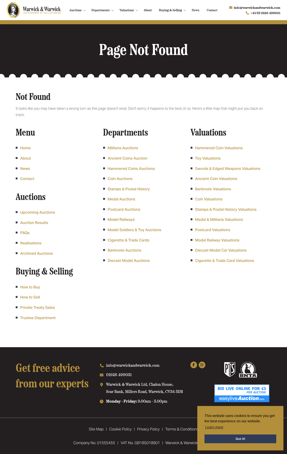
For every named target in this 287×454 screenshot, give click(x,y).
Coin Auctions (120, 178)
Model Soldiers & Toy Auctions (134, 229)
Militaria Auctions (123, 147)
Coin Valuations (208, 199)
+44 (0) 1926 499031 (265, 13)
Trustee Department (38, 317)
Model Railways (121, 219)
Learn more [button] (214, 427)
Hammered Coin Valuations (219, 147)
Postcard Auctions (124, 209)
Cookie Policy (120, 429)
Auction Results (34, 222)
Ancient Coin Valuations (216, 178)
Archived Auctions (36, 253)
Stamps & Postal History (129, 188)
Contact (212, 10)
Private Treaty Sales (37, 307)
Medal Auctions (121, 199)
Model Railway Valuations (217, 240)
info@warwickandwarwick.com (257, 7)
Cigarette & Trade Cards (128, 240)
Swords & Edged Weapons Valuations (227, 168)
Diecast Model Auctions (129, 260)
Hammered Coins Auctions (131, 168)
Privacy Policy (148, 429)
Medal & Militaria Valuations (219, 219)
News (195, 10)
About (148, 10)
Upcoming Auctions (37, 212)
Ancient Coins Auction (127, 158)
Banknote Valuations (213, 188)
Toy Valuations (208, 158)
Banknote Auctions (124, 250)
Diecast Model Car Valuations (221, 250)
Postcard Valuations (212, 229)
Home (25, 147)
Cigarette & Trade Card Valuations (224, 260)
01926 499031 (119, 374)
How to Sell (30, 297)
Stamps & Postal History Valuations (226, 209)
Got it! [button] (240, 439)
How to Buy (30, 287)
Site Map (96, 429)
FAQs (25, 232)
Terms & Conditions (181, 429)
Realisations (30, 243)
